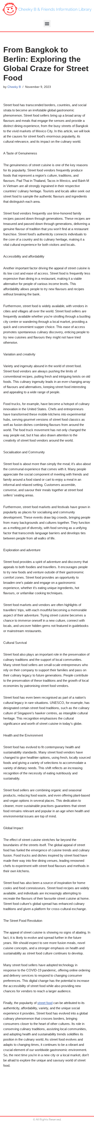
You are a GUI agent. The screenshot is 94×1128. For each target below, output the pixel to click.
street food (44, 1003)
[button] (47, 23)
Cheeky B (14, 87)
